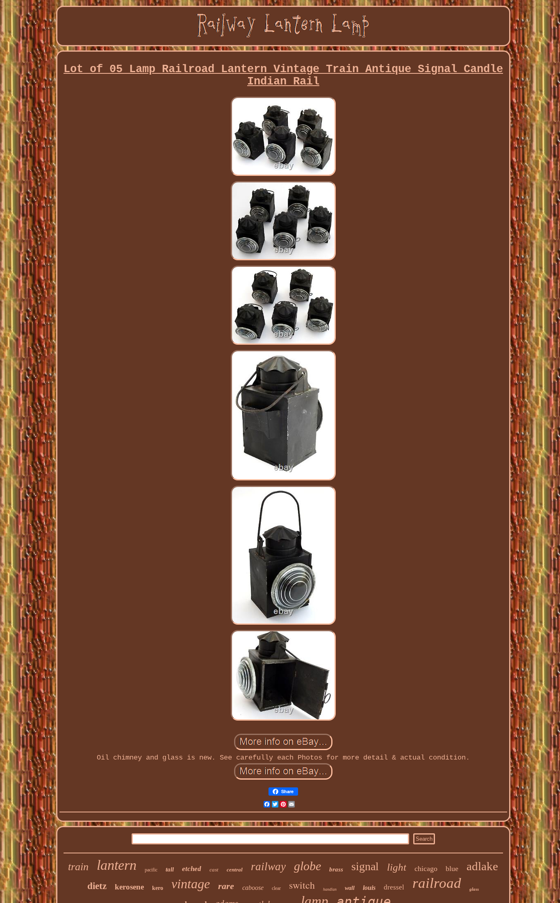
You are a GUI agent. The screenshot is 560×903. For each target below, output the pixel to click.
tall (170, 869)
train (78, 867)
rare (226, 886)
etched (191, 869)
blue (452, 868)
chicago (425, 868)
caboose (253, 887)
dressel (394, 887)
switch (302, 885)
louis (369, 887)
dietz (97, 886)
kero (157, 888)
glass (474, 889)
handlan (330, 889)
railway (268, 866)
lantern (117, 865)
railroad (436, 883)
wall (350, 888)
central (235, 870)
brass (336, 869)
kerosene (129, 887)
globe (307, 866)
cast (214, 870)
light (396, 867)
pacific (151, 870)
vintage (190, 883)
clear (276, 888)
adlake (482, 866)
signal (365, 866)
